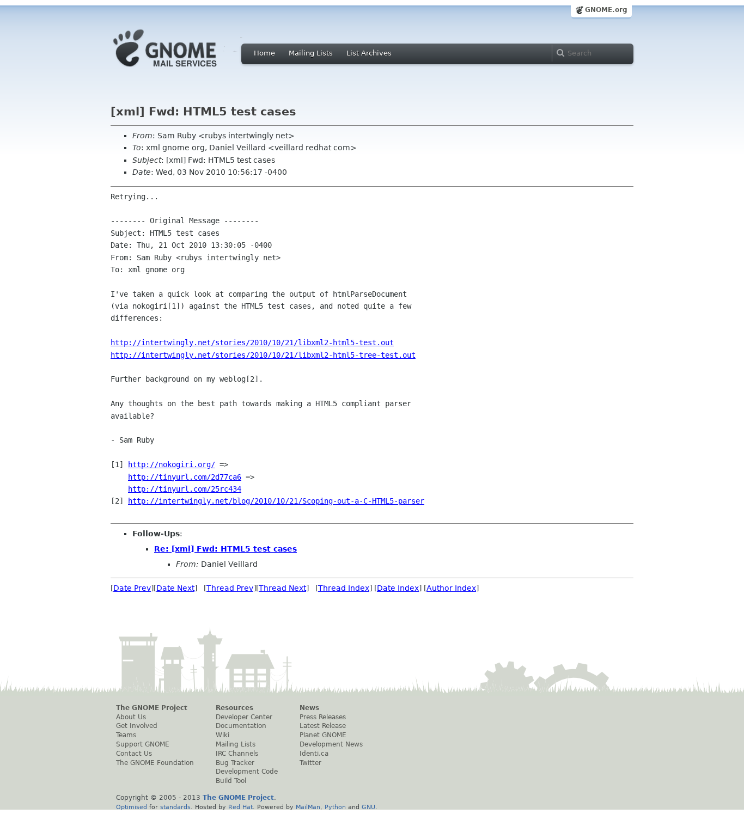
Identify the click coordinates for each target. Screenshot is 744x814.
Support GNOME (142, 744)
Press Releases (323, 717)
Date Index (398, 588)
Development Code (247, 771)
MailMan (308, 807)
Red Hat (240, 807)
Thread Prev (229, 588)
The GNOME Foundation (155, 763)
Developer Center (244, 717)
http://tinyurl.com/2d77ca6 (184, 477)
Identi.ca (314, 753)
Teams (126, 735)
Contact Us (134, 753)
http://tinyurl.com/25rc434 (184, 489)
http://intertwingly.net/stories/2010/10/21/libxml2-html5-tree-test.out (263, 355)
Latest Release (323, 726)
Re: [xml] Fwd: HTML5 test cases (225, 548)
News (309, 708)
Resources (234, 708)
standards (175, 807)
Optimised (131, 807)
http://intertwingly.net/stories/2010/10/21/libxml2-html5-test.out (252, 342)
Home (264, 53)
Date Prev (132, 588)
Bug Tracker (235, 763)
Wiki (222, 735)
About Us (131, 717)
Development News (331, 744)
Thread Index (343, 588)
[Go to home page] (181, 69)
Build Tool (231, 781)
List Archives (369, 53)
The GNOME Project (151, 708)
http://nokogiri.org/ (171, 464)
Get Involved (136, 726)
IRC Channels (237, 753)
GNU (368, 807)
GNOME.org (606, 10)
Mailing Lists (311, 53)
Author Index (451, 588)
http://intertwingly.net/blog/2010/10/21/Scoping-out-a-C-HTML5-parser (276, 501)
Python (335, 807)
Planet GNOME (323, 735)
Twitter (310, 763)
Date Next (175, 588)
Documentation (241, 726)
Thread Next (282, 588)
